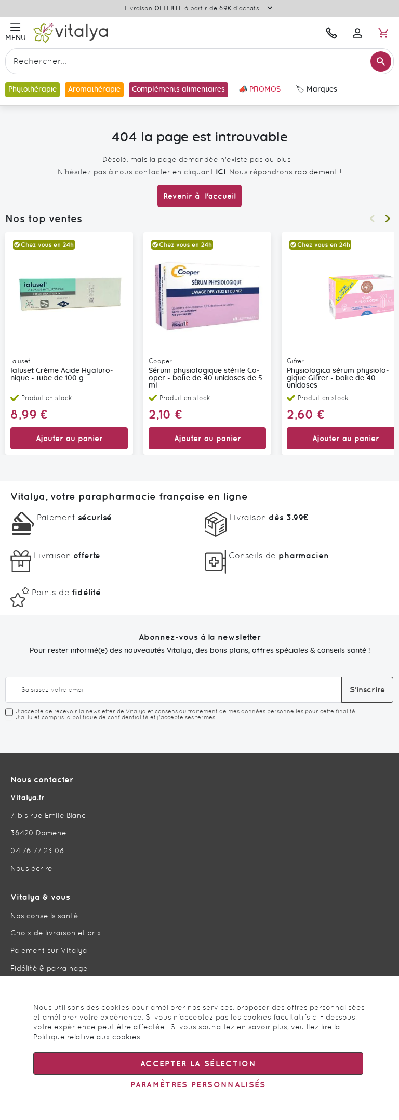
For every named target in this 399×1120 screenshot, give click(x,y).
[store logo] (128, 32)
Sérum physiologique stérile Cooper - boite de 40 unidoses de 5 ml (205, 378)
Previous (372, 218)
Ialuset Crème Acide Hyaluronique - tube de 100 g (61, 374)
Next (387, 218)
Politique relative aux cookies (86, 1037)
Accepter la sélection (198, 1063)
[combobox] (199, 61)
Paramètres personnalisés (197, 1084)
